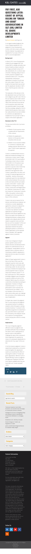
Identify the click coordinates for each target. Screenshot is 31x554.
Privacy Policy (16, 545)
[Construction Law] (15, 2)
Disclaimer (15, 546)
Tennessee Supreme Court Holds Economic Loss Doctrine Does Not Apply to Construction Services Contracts (15, 408)
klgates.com (16, 480)
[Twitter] (11, 529)
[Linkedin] (7, 529)
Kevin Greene (11, 40)
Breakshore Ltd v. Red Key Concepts (13, 419)
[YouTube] (15, 529)
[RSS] (7, 534)
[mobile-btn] (24, 3)
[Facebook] (19, 529)
